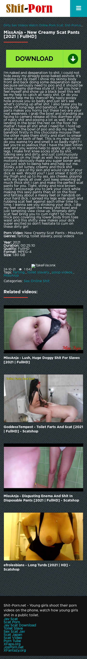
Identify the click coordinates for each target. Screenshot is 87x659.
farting (18, 272)
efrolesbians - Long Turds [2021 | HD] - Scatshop (37, 567)
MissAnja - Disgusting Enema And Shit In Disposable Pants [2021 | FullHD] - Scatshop (41, 498)
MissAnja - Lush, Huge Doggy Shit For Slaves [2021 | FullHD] (42, 360)
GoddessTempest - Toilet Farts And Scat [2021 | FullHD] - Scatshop (43, 429)
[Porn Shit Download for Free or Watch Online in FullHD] (30, 8)
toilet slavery (38, 272)
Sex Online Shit (37, 281)
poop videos (62, 272)
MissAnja (11, 275)
